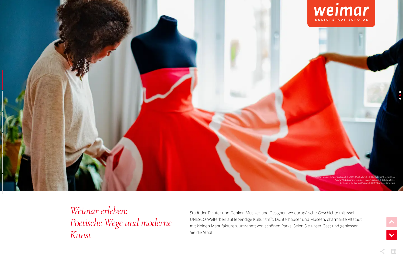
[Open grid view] (393, 251)
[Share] (382, 251)
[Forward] (391, 235)
